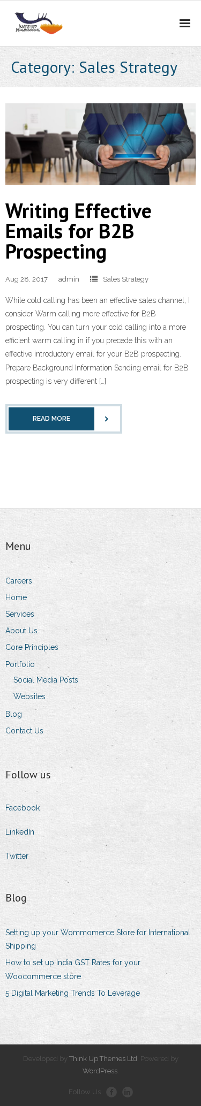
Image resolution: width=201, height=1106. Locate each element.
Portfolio (20, 664)
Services (19, 614)
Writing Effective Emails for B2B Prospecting (78, 230)
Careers (18, 581)
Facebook (22, 808)
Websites (29, 696)
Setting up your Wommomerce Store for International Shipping (97, 939)
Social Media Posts (45, 680)
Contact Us (24, 730)
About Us (21, 630)
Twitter (16, 856)
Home (16, 597)
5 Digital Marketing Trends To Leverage (72, 993)
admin (68, 279)
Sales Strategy (125, 279)
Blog (13, 714)
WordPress (100, 1071)
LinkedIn (19, 832)
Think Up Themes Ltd (103, 1059)
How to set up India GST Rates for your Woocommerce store (72, 969)
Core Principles (31, 647)
